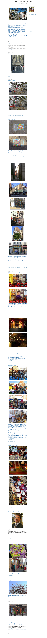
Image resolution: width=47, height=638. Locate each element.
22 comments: (11, 439)
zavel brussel (10, 268)
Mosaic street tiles (11, 119)
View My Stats (30, 31)
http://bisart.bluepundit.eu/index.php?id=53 (13, 155)
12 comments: (11, 360)
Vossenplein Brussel (11, 441)
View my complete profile (33, 14)
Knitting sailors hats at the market (14, 272)
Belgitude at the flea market (13, 445)
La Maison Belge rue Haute (21, 267)
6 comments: (11, 49)
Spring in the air (11, 580)
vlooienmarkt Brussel (19, 440)
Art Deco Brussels (14, 629)
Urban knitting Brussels (20, 115)
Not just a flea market (12, 365)
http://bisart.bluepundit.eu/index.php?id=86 (13, 154)
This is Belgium (23, 2)
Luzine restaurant (11, 317)
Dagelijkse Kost (13, 361)
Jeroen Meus (18, 361)
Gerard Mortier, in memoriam (13, 511)
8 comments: (11, 75)
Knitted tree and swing (12, 80)
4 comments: (11, 538)
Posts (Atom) (13, 633)
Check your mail (11, 53)
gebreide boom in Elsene (12, 115)
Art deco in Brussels (11, 602)
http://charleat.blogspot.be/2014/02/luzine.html (14, 359)
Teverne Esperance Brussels (21, 629)
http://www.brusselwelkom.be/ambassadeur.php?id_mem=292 (16, 156)
